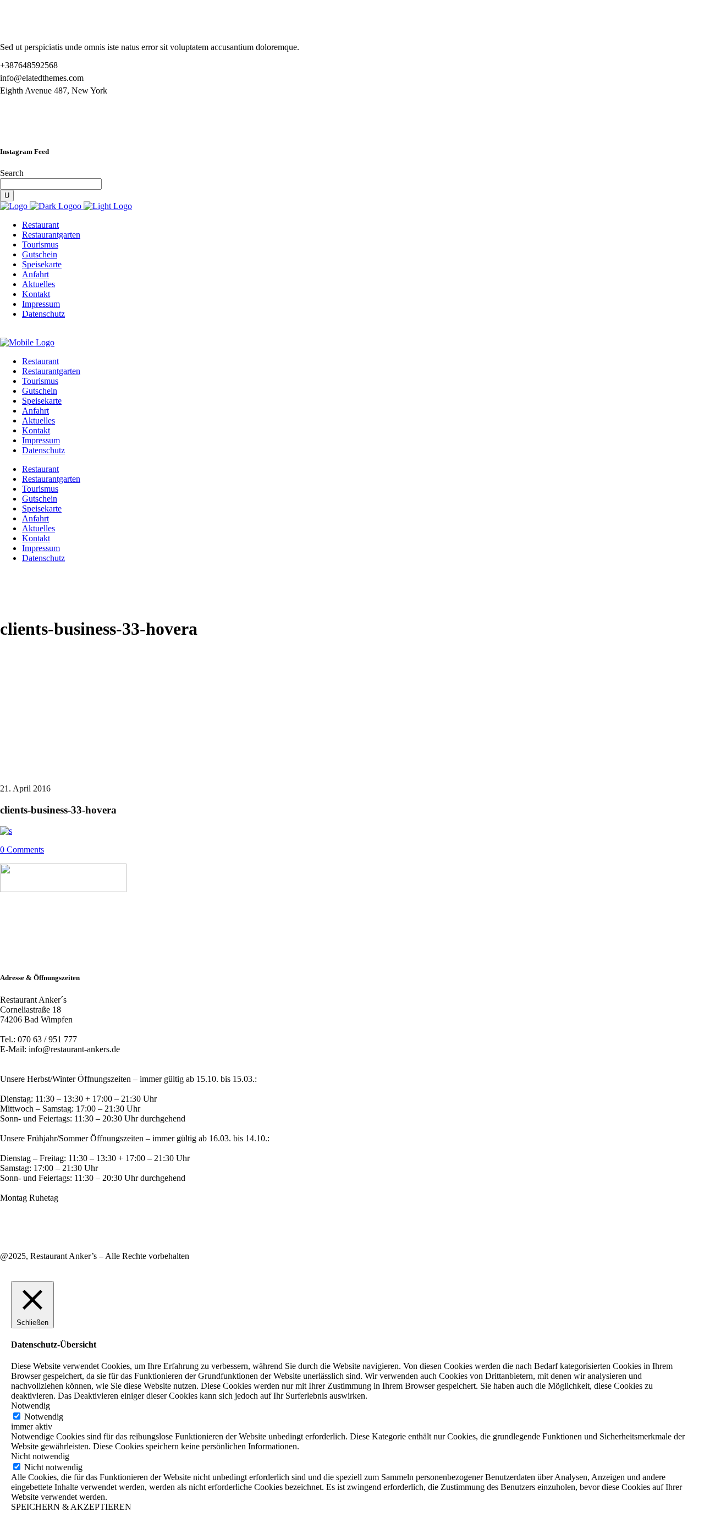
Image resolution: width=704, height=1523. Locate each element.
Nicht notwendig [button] (40, 1456)
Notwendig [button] (30, 1405)
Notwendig (43, 1416)
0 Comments (22, 849)
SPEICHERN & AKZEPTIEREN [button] (71, 1506)
